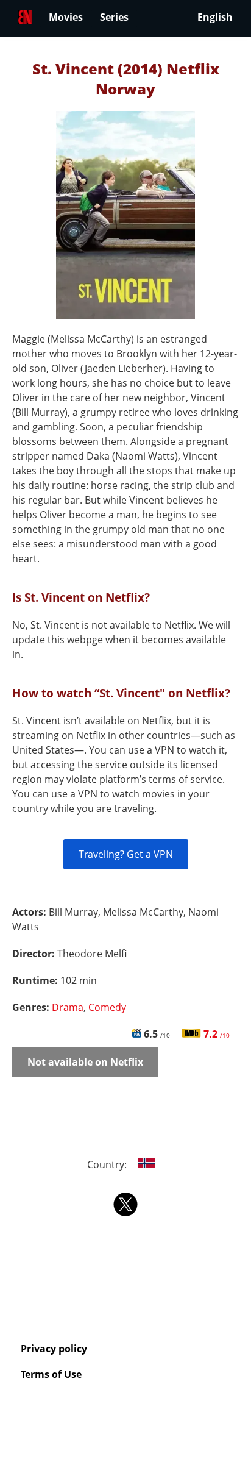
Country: (108, 1164)
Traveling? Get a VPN (126, 854)
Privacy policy (54, 1348)
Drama (67, 1007)
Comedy (107, 1007)
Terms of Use (51, 1374)
